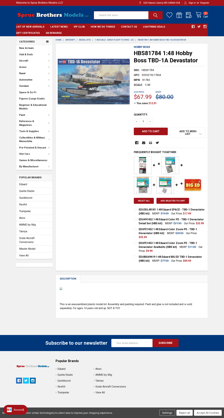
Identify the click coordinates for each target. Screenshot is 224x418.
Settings (167, 413)
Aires (22, 217)
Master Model (27, 248)
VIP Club (79, 26)
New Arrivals (26, 48)
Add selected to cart (173, 200)
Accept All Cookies (208, 413)
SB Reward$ (54, 32)
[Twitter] (157, 143)
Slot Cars (24, 153)
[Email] (144, 143)
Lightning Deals (154, 26)
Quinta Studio (26, 191)
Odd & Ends (26, 54)
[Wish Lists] (171, 15)
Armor (23, 67)
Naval (22, 73)
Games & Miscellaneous (33, 160)
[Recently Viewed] (191, 15)
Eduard (23, 184)
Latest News (59, 26)
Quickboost (25, 197)
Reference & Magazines (26, 123)
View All (24, 255)
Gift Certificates (28, 32)
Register (204, 2)
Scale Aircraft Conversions (27, 240)
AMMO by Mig (27, 224)
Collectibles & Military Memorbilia (32, 139)
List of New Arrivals (30, 26)
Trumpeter (25, 211)
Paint (22, 115)
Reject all (184, 413)
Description (68, 278)
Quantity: (141, 114)
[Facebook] (137, 143)
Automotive (25, 79)
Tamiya (23, 231)
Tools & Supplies (29, 131)
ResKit (23, 204)
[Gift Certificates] (181, 15)
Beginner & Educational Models (33, 107)
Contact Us (129, 26)
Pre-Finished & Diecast (32, 147)
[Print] (150, 143)
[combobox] (128, 15)
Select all (144, 200)
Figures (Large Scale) (32, 98)
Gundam (24, 85)
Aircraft (23, 60)
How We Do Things (103, 26)
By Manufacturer (29, 166)
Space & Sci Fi (27, 92)
